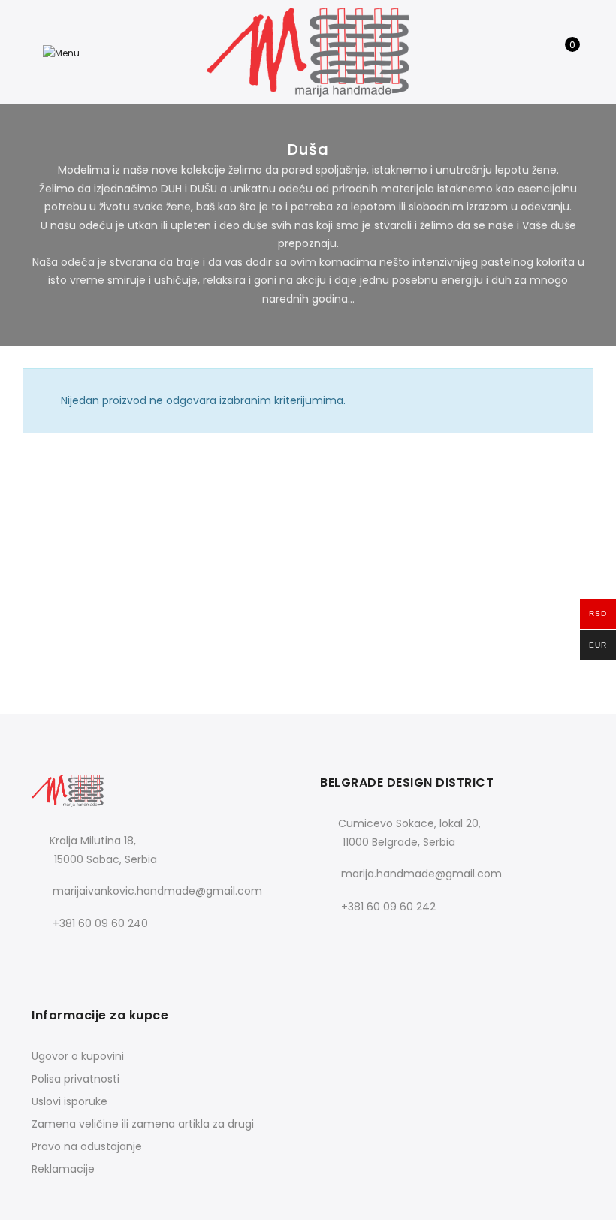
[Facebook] (45, 956)
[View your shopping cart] (561, 52)
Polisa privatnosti (75, 1078)
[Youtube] (107, 956)
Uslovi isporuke (69, 1101)
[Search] (538, 52)
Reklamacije (63, 1168)
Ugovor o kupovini (78, 1056)
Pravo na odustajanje (87, 1146)
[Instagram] (76, 956)
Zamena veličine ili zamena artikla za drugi (143, 1123)
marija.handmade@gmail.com (421, 873)
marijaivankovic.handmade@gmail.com (157, 890)
